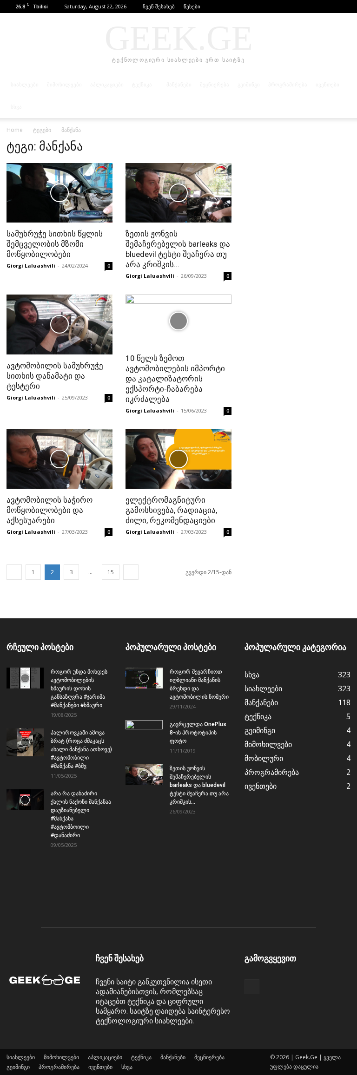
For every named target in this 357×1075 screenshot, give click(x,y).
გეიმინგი (249, 84)
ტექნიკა (142, 84)
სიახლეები (25, 84)
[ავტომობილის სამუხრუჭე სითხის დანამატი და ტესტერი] (59, 324)
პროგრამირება (287, 84)
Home (15, 130)
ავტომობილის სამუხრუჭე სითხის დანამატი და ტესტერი (55, 376)
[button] (330, 6)
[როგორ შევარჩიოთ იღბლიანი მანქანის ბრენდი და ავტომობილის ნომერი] (144, 678)
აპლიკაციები (107, 84)
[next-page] (131, 572)
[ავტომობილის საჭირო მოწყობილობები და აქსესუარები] (59, 459)
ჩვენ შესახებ (159, 6)
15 (110, 572)
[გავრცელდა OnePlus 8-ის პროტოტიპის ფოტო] (144, 733)
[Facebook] (343, 6)
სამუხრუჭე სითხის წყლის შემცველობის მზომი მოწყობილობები (55, 244)
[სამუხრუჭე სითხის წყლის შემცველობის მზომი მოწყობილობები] (59, 193)
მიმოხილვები (64, 84)
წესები (192, 6)
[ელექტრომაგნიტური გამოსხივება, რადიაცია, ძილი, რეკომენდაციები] (178, 459)
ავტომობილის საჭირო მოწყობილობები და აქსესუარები (50, 510)
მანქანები (179, 84)
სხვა (16, 107)
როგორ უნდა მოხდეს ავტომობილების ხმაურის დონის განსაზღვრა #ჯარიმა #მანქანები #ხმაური (79, 688)
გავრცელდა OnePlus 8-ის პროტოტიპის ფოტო (198, 732)
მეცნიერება (214, 84)
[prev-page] (14, 572)
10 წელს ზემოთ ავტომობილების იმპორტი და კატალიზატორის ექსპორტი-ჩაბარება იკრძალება (175, 379)
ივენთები (327, 84)
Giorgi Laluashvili (31, 265)
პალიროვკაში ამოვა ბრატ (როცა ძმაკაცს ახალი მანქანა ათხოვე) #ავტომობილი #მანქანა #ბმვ (81, 749)
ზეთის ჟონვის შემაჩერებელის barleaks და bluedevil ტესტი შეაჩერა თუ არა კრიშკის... (199, 785)
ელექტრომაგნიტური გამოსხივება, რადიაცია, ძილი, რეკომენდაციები (171, 510)
